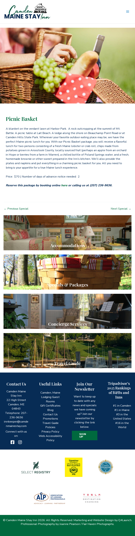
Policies (50, 427)
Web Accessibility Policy (50, 438)
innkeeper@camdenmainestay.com (16, 424)
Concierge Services (67, 324)
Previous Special (16, 208)
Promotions (50, 419)
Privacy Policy (50, 432)
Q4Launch (124, 520)
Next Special (121, 208)
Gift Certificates (50, 406)
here (64, 185)
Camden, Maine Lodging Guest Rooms (50, 397)
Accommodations (67, 245)
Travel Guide (67, 363)
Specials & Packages (67, 284)
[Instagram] (20, 442)
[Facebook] (12, 442)
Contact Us (50, 414)
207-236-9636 (18, 415)
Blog (50, 410)
